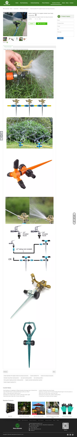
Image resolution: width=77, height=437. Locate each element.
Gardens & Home (48, 420)
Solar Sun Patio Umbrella (38, 416)
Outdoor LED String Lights (24, 416)
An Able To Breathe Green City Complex (46, 390)
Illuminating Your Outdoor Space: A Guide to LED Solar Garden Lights (16, 394)
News (54, 420)
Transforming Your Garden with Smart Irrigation (48, 396)
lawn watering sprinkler (38, 377)
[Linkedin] (1, 139)
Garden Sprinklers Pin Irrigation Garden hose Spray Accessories (16, 375)
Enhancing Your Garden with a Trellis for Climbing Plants (49, 394)
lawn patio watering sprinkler (26, 377)
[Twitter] (1, 135)
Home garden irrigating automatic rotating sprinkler (13, 379)
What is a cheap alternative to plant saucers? (12, 393)
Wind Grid (10, 416)
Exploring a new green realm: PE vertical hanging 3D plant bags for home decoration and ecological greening (56, 391)
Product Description (8, 46)
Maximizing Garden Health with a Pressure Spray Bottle (14, 396)
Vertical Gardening (32, 420)
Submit (60, 38)
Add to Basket (42, 23)
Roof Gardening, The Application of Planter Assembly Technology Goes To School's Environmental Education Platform (20, 390)
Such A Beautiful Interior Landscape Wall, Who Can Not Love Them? (16, 391)
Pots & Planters (41, 420)
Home (19, 420)
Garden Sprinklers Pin (34, 375)
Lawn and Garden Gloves (67, 416)
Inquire (31, 23)
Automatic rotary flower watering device (11, 377)
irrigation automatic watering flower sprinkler (33, 379)
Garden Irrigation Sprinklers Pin (10, 382)
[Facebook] (1, 132)
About (58, 420)
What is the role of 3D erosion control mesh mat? (48, 393)
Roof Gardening (25, 420)
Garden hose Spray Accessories (47, 375)
